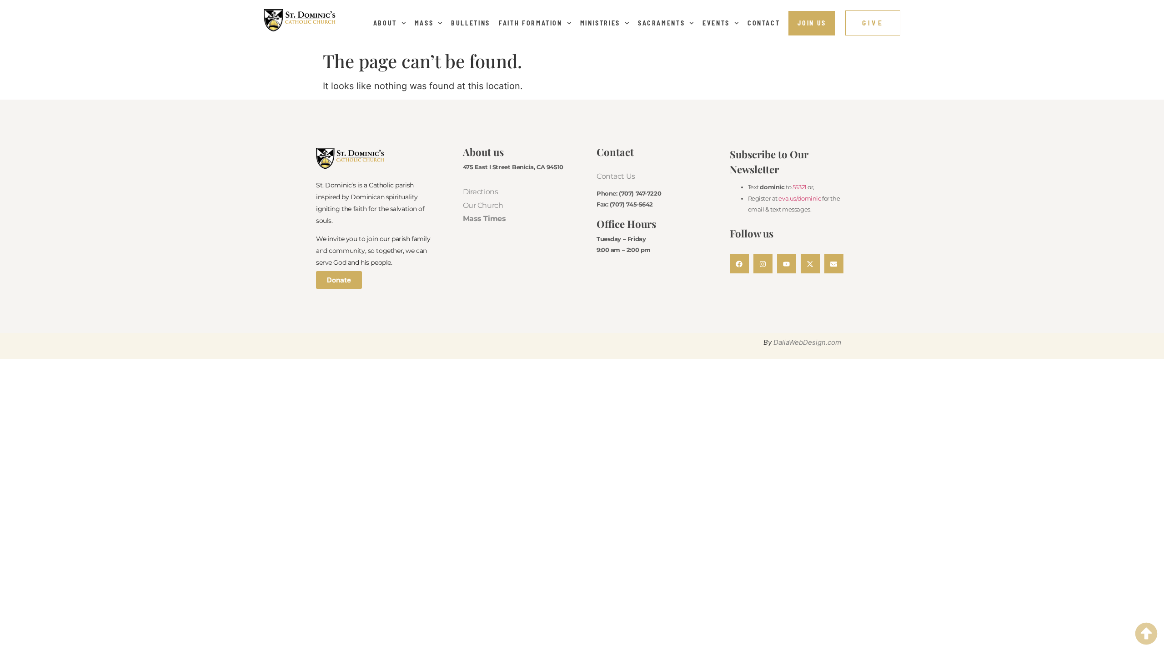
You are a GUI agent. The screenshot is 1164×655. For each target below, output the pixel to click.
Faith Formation (530, 23)
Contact (764, 23)
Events (716, 23)
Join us (812, 23)
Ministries (600, 23)
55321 (800, 187)
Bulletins (470, 23)
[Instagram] (763, 263)
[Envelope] (833, 263)
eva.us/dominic (799, 198)
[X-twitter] (810, 263)
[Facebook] (739, 263)
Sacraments (661, 23)
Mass (424, 23)
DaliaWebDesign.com (807, 342)
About (385, 23)
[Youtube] (786, 263)
